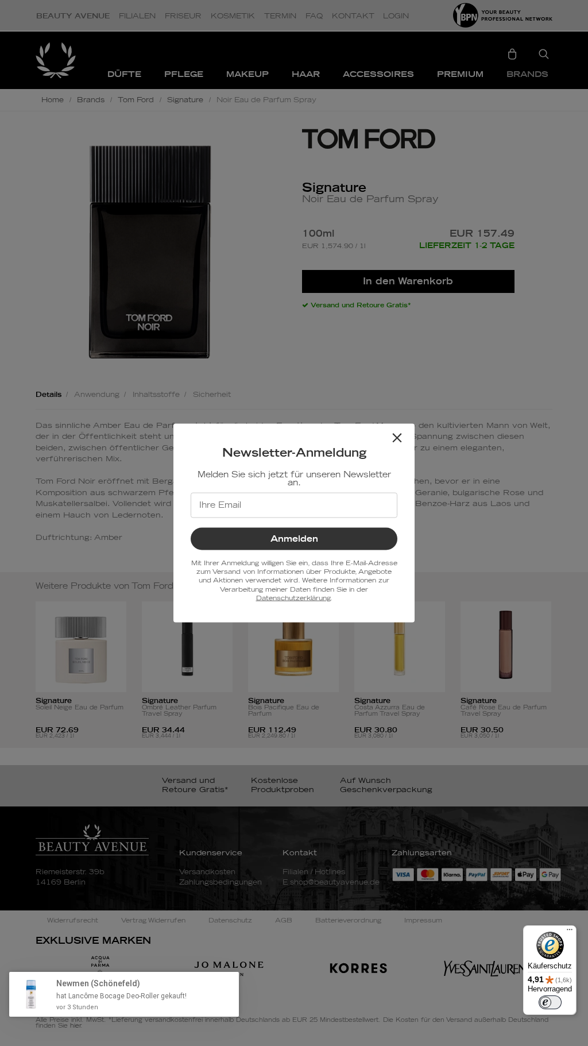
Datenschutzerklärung (293, 598)
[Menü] (570, 932)
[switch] (550, 1002)
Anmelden (294, 538)
